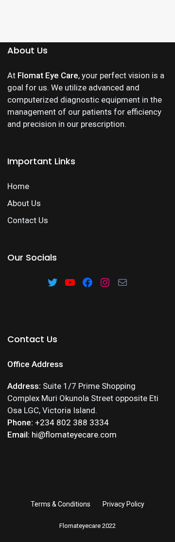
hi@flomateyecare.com (74, 434)
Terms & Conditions (60, 504)
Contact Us (27, 220)
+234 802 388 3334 (72, 422)
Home (18, 186)
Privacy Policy (123, 504)
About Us (24, 203)
